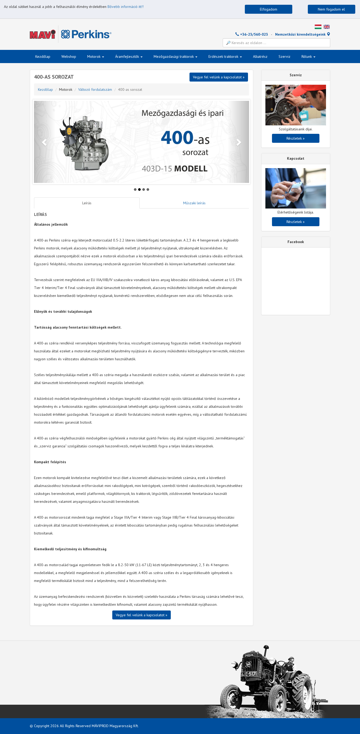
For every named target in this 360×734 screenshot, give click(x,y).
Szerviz (284, 56)
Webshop (68, 56)
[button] (45, 142)
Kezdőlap (42, 56)
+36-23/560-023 (253, 34)
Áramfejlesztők (127, 56)
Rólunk (307, 56)
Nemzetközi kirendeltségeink (301, 34)
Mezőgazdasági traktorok (174, 56)
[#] (318, 26)
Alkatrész (260, 56)
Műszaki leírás (194, 203)
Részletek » (295, 138)
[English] (327, 26)
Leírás (86, 203)
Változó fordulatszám (95, 89)
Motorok (94, 56)
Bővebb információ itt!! (126, 6)
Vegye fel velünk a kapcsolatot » (141, 615)
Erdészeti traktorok (223, 56)
